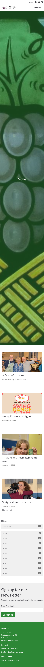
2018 (21, 573)
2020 (21, 563)
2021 (21, 558)
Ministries (21, 526)
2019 (21, 568)
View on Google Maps (9, 640)
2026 (21, 533)
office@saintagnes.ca (15, 652)
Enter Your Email (7, 606)
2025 (21, 538)
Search (31, 2)
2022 (21, 553)
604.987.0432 (12, 649)
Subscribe (8, 614)
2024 (21, 543)
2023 (21, 548)
